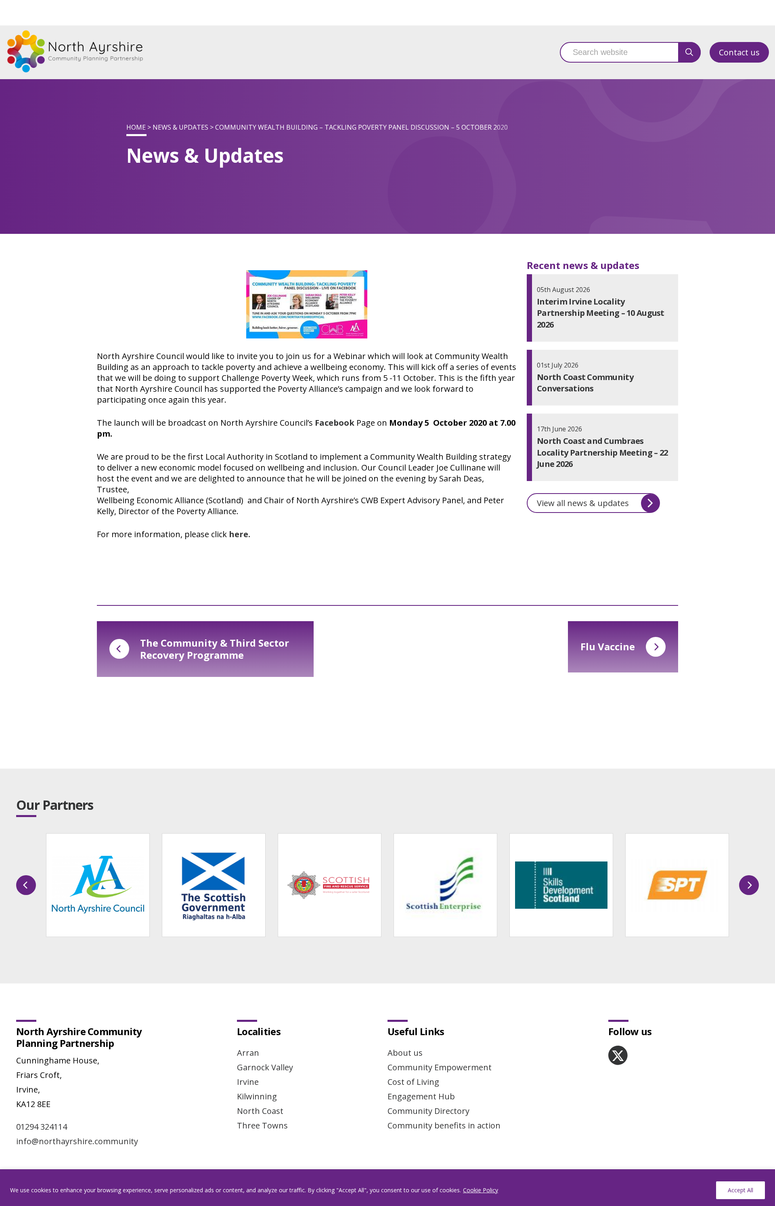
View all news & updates (583, 503)
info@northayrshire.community (77, 1141)
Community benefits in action (444, 1125)
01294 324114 (41, 1126)
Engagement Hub (421, 1096)
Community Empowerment (440, 1067)
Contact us (739, 52)
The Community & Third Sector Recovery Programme (214, 649)
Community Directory (428, 1110)
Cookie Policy (480, 1190)
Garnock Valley (265, 1067)
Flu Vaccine (607, 646)
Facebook (334, 422)
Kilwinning (257, 1096)
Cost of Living (413, 1081)
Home (136, 127)
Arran (248, 1052)
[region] (387, 1187)
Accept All (740, 1190)
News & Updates (180, 127)
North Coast (260, 1110)
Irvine (248, 1081)
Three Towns (262, 1125)
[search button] (689, 52)
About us (405, 1052)
